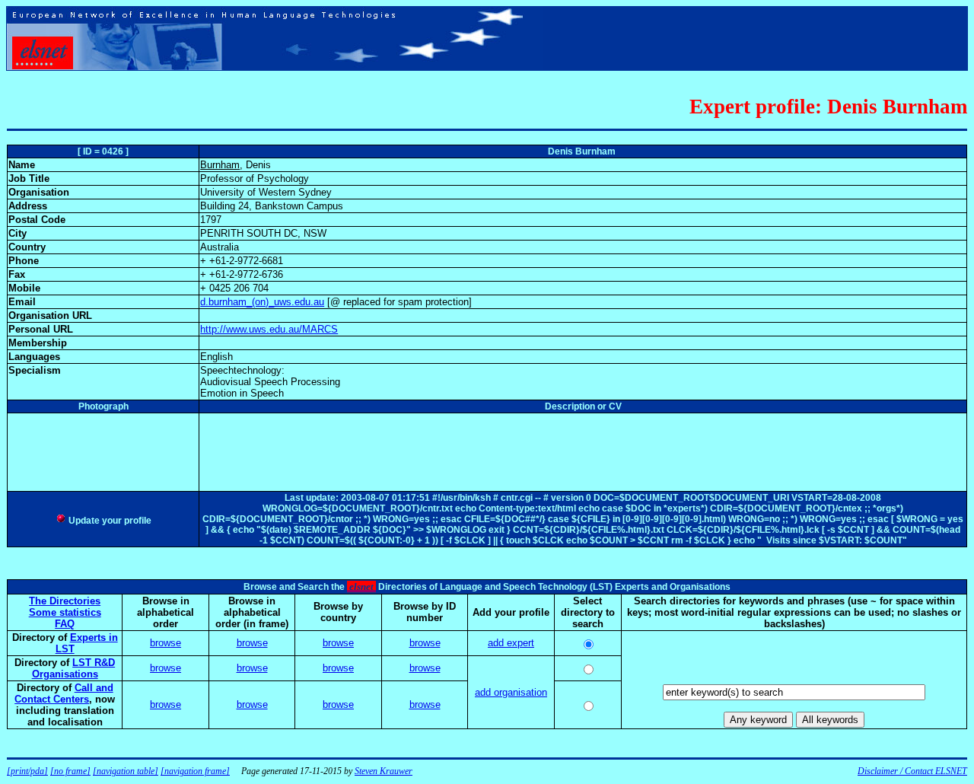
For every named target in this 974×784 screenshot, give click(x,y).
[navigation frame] (195, 771)
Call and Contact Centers (63, 693)
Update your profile (108, 520)
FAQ (65, 623)
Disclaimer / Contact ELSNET (912, 771)
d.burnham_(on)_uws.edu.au (262, 302)
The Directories (64, 601)
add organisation (511, 692)
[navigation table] (125, 771)
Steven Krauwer (383, 771)
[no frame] (70, 771)
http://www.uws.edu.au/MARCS (269, 329)
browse (165, 643)
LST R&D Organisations (74, 668)
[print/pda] (27, 771)
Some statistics (65, 612)
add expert (511, 643)
